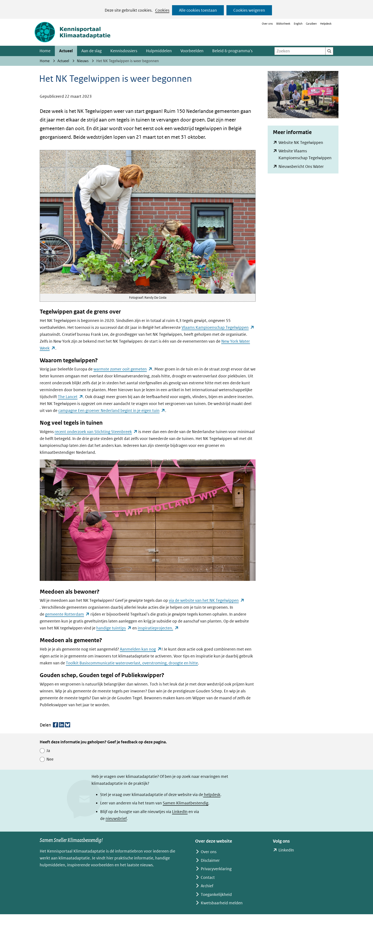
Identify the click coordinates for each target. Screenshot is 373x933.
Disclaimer (210, 860)
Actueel (66, 50)
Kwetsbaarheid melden (222, 902)
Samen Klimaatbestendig (185, 803)
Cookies (162, 10)
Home (45, 50)
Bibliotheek (283, 23)
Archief (207, 885)
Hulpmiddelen (159, 50)
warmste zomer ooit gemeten (122, 369)
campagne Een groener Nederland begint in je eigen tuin (111, 410)
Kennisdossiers (123, 50)
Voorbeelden (192, 50)
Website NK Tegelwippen (300, 142)
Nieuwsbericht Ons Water (301, 166)
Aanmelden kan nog (140, 649)
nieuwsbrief (116, 818)
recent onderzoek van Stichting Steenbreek (96, 431)
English (298, 23)
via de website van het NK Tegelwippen (206, 600)
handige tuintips (113, 628)
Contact (208, 877)
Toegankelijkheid (216, 894)
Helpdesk (326, 23)
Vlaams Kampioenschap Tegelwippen (218, 327)
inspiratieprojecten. (158, 628)
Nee (50, 759)
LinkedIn (180, 811)
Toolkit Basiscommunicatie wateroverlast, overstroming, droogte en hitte (132, 662)
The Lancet (70, 396)
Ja (48, 750)
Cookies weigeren (249, 10)
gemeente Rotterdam (67, 614)
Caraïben (311, 23)
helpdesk (211, 794)
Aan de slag (91, 50)
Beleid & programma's (232, 50)
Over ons (267, 23)
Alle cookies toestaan (198, 10)
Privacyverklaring (216, 868)
